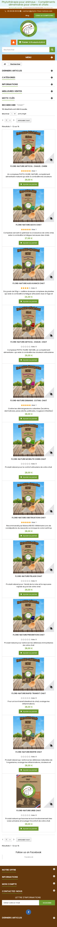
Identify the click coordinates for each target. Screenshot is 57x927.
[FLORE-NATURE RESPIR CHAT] (28, 732)
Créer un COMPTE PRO (44, 15)
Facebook (29, 857)
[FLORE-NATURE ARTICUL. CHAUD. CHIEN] (28, 146)
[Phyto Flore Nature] (28, 29)
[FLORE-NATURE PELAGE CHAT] (28, 556)
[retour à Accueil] (4, 64)
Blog (27, 15)
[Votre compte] (13, 42)
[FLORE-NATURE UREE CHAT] (28, 791)
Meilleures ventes (12, 91)
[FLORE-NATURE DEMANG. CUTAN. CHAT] (28, 381)
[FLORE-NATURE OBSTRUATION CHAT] (28, 498)
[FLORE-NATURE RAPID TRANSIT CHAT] (28, 674)
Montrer (5, 114)
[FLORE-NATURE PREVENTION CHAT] (28, 615)
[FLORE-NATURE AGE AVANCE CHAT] (28, 264)
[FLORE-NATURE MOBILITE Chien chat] (28, 439)
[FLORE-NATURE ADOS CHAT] (28, 205)
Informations (10, 84)
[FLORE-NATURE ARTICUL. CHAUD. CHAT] (28, 322)
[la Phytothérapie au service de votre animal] (28, 8)
